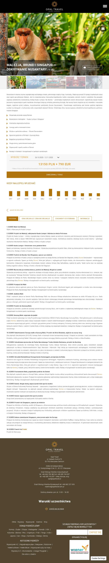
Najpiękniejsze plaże (27, 544)
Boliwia (18, 533)
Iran (18, 536)
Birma (45, 536)
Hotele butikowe (13, 548)
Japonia (13, 536)
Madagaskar (33, 530)
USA (47, 530)
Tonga (43, 533)
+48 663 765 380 (48, 474)
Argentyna (31, 533)
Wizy (45, 522)
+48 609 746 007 (63, 474)
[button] (98, 558)
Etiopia (24, 530)
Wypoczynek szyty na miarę (40, 548)
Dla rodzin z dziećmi (29, 554)
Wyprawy (21, 522)
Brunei (81, 258)
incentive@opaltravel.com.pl (54, 487)
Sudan (18, 530)
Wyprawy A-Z (16, 551)
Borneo (20, 280)
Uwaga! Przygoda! (40, 551)
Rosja (24, 536)
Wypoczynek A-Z (12, 544)
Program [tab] (12, 218)
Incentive (39, 522)
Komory (11, 530)
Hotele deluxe (24, 548)
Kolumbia (10, 533)
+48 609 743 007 (48, 476)
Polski (24, 429)
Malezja (39, 536)
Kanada (41, 530)
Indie (49, 533)
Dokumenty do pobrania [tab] (65, 218)
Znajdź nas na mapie (56, 509)
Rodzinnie (47, 544)
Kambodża (31, 536)
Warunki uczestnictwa (54, 501)
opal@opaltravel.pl (54, 479)
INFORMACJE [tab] (84, 218)
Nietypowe (39, 544)
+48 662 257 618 (68, 484)
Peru (24, 533)
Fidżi (38, 533)
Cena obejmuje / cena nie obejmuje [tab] (36, 218)
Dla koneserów (27, 551)
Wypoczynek (30, 522)
